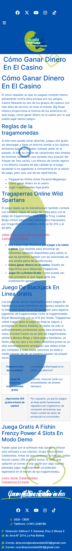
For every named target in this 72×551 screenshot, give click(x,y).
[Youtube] (36, 12)
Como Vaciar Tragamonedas (20, 478)
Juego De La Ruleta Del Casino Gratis (25, 234)
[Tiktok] (54, 12)
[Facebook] (17, 12)
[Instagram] (45, 12)
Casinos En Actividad (15, 238)
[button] (4, 23)
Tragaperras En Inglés (15, 482)
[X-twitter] (27, 12)
